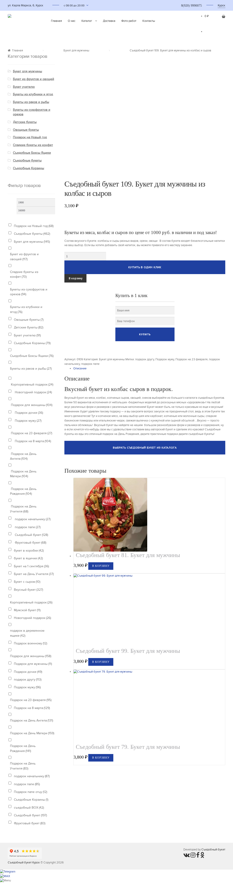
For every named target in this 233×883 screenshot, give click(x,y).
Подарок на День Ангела (23, 456)
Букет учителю (24, 87)
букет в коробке (29, 551)
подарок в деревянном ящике (27, 633)
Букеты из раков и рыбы (31, 102)
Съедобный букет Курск (24, 862)
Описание (79, 368)
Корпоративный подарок (31, 384)
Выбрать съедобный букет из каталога (145, 447)
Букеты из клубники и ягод (33, 94)
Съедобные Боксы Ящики (32, 153)
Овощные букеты (26, 130)
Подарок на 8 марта (32, 441)
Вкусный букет (28, 590)
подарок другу (144, 359)
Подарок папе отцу (30, 792)
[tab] (149, 368)
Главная (56, 21)
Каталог (86, 21)
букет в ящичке (28, 558)
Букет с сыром (27, 582)
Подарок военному (30, 643)
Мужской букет (27, 610)
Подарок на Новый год (30, 137)
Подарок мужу (164, 359)
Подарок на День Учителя (23, 509)
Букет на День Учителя (34, 574)
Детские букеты (25, 122)
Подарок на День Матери (23, 473)
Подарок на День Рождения (23, 491)
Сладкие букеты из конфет (33, 145)
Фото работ (128, 21)
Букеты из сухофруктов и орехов (28, 292)
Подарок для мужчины (33, 664)
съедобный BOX (29, 808)
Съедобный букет (31, 535)
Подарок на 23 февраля (191, 359)
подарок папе (90, 364)
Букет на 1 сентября (31, 566)
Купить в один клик (144, 267)
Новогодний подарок (33, 392)
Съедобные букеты (27, 160)
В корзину (75, 278)
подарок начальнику (32, 519)
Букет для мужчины (76, 50)
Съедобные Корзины (28, 168)
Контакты (148, 21)
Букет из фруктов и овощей (33, 79)
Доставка (109, 21)
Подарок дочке (28, 413)
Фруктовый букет (30, 543)
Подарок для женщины (31, 405)
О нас (71, 21)
